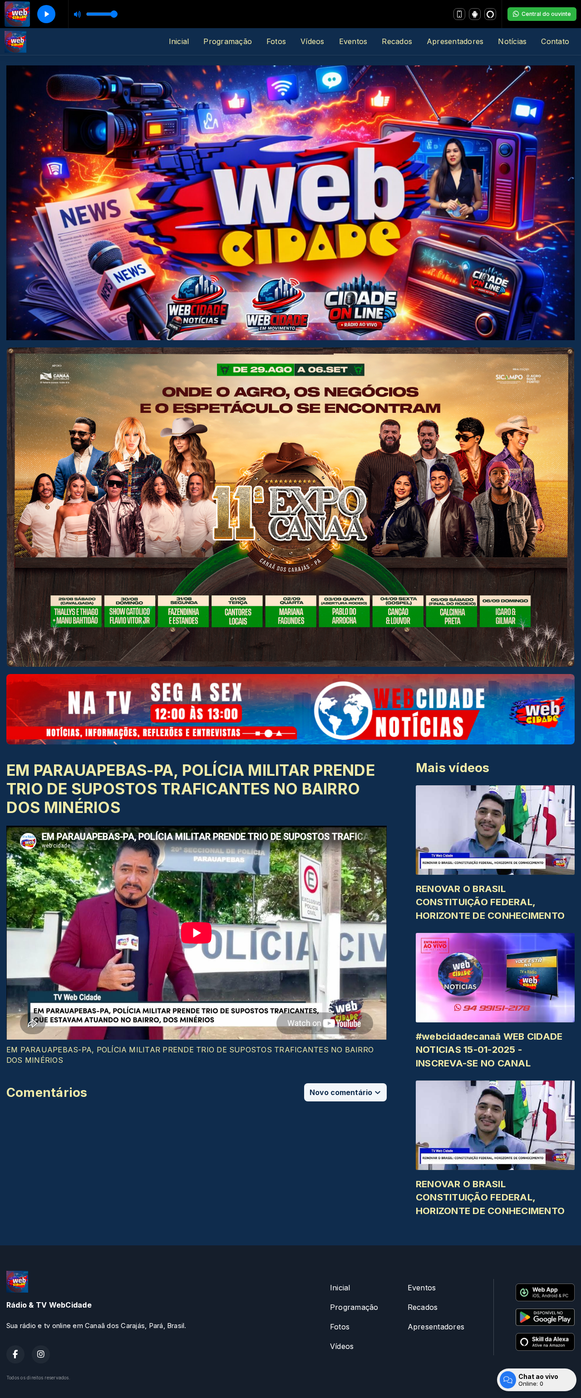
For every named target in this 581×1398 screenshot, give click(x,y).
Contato (555, 41)
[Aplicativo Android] (475, 14)
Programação (227, 41)
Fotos (276, 41)
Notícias (512, 41)
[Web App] (459, 14)
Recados (397, 41)
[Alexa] (490, 14)
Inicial (179, 41)
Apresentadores (455, 41)
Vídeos (312, 41)
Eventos (353, 41)
